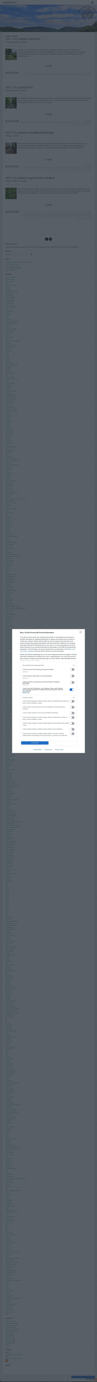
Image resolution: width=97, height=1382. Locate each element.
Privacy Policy (59, 749)
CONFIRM (34, 743)
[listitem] (48, 665)
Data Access (48, 749)
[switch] (72, 669)
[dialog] (48, 691)
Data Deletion (38, 749)
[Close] (81, 633)
